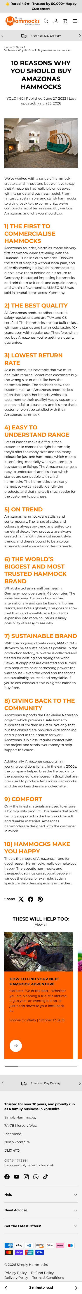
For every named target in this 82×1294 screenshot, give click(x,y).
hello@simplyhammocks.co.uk (29, 1165)
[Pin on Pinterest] (40, 899)
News (19, 47)
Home (8, 47)
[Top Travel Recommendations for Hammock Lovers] (6, 1288)
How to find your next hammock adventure (34, 981)
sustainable (38, 648)
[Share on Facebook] (30, 899)
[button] (65, 21)
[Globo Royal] (41, 119)
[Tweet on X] (21, 899)
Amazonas (20, 188)
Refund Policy (42, 1273)
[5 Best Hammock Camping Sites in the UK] (76, 1288)
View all (41, 924)
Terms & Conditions (48, 1277)
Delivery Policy (16, 1277)
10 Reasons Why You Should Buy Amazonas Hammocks (37, 50)
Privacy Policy (15, 1273)
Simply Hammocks (32, 1264)
